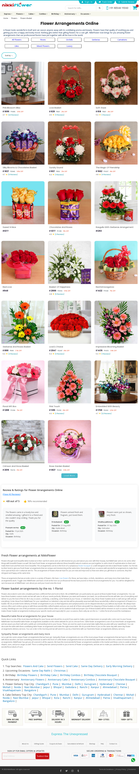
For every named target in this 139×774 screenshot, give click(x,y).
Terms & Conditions (106, 769)
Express (7, 14)
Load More (69, 475)
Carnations (122, 39)
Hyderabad (106, 684)
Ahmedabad (110, 687)
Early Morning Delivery (119, 666)
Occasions (85, 14)
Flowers (19, 14)
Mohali (7, 687)
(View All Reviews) (11, 494)
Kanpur (95, 687)
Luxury (69, 46)
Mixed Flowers (43, 46)
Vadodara (70, 687)
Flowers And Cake (33, 666)
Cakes (31, 14)
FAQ (102, 744)
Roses (43, 39)
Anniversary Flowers (32, 679)
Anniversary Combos (83, 679)
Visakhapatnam (12, 690)
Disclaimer (132, 769)
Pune (55, 684)
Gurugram (90, 684)
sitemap (92, 744)
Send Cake (72, 666)
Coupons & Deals (55, 744)
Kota (56, 697)
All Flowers (16, 39)
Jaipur (46, 687)
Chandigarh (42, 684)
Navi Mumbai (32, 687)
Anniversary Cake (58, 679)
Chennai (120, 684)
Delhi (78, 684)
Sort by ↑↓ (9, 55)
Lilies (17, 46)
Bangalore (30, 690)
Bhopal (57, 687)
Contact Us (113, 744)
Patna (123, 687)
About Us (25, 744)
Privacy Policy (121, 769)
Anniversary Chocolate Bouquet (117, 679)
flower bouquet (84, 566)
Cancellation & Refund (75, 744)
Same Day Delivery (92, 666)
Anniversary (69, 14)
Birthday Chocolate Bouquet (100, 675)
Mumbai (66, 684)
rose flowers (64, 578)
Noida (17, 687)
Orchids (69, 39)
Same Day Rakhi (41, 670)
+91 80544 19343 (118, 7)
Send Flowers (54, 666)
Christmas (60, 670)
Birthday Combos (70, 675)
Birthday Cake (48, 675)
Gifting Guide (39, 744)
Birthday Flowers (27, 675)
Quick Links (8, 659)
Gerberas (96, 39)
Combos (42, 14)
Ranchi (83, 687)
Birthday (55, 14)
